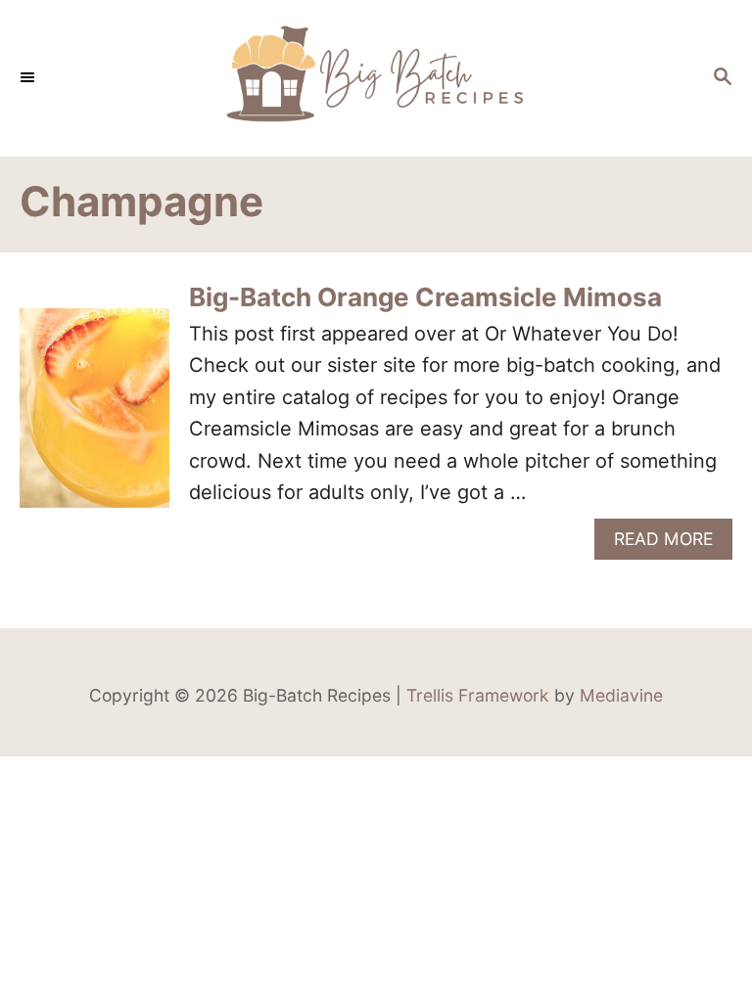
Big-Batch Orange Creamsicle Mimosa (425, 297)
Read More (671, 543)
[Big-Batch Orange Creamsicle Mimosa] (94, 417)
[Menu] (29, 78)
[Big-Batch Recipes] (376, 78)
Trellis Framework (477, 695)
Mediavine (621, 695)
